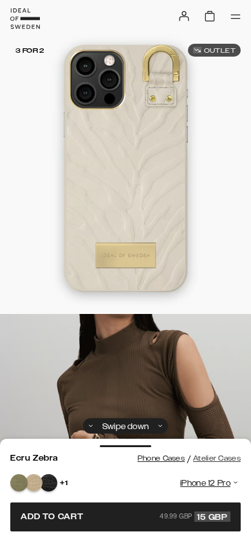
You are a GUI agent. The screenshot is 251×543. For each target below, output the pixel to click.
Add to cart (124, 516)
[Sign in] (184, 16)
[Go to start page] (25, 18)
